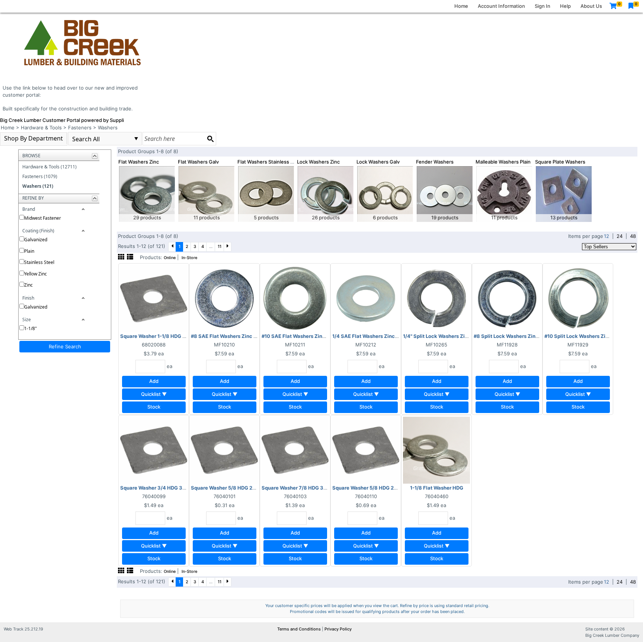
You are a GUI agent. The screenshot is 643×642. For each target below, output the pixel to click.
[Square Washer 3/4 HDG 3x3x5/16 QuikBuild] (153, 449)
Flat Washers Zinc (138, 162)
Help (565, 6)
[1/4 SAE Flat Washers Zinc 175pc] (365, 298)
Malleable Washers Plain (503, 162)
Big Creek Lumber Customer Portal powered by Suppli (62, 120)
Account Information (501, 6)
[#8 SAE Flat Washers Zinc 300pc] (224, 298)
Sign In (542, 6)
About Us (591, 6)
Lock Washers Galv (378, 162)
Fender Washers (435, 162)
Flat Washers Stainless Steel (269, 162)
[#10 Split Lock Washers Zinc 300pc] (577, 298)
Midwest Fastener (42, 218)
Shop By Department (33, 138)
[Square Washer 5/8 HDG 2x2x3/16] (224, 449)
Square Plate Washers (560, 162)
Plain (29, 251)
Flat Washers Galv (198, 162)
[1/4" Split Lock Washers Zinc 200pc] (436, 298)
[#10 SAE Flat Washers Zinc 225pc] (295, 298)
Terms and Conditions (299, 629)
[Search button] (210, 138)
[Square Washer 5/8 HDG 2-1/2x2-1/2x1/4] (365, 449)
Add (154, 381)
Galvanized (35, 239)
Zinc (28, 285)
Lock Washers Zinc (318, 162)
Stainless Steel (39, 262)
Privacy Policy (338, 629)
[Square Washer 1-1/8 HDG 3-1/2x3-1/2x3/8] (153, 298)
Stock (153, 407)
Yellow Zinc (35, 274)
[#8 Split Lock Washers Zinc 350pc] (507, 298)
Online (170, 257)
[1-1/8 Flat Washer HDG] (436, 449)
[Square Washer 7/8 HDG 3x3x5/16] (295, 449)
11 (219, 246)
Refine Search (65, 346)
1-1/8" (30, 328)
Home (461, 6)
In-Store (189, 257)
